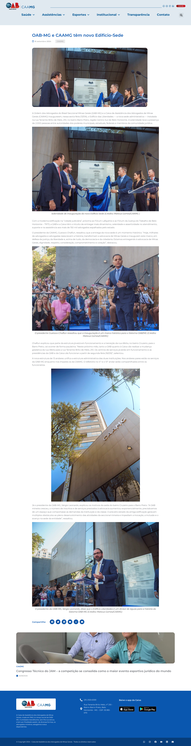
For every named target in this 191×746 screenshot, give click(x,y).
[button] (181, 15)
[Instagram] (150, 742)
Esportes (79, 14)
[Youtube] (161, 742)
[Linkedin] (167, 742)
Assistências (51, 14)
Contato (163, 14)
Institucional (107, 14)
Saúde (26, 14)
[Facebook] (155, 742)
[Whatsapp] (144, 742)
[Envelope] (173, 742)
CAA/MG (60, 41)
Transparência (138, 14)
